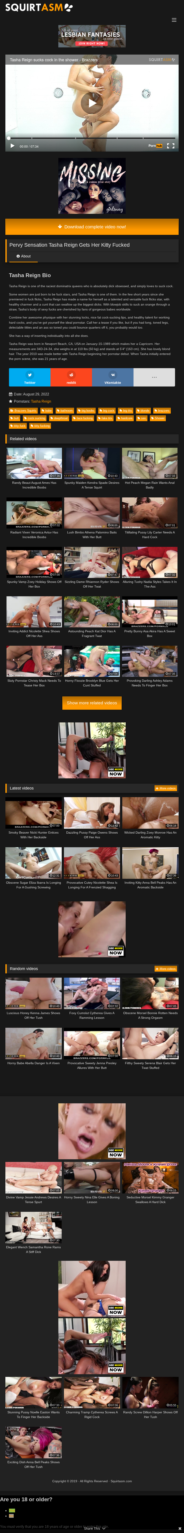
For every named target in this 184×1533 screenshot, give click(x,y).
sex (143, 418)
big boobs (88, 410)
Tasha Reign (41, 401)
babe (48, 410)
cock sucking (36, 418)
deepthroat (61, 418)
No (11, 1516)
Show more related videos (92, 703)
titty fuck (19, 425)
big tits (127, 410)
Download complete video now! (94, 226)
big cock (108, 410)
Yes (12, 1510)
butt (16, 418)
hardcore (126, 418)
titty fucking (42, 425)
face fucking (85, 418)
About (25, 256)
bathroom (67, 410)
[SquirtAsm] (92, 8)
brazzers (163, 410)
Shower (159, 418)
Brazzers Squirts (25, 410)
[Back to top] (170, 1519)
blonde (145, 410)
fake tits (107, 418)
